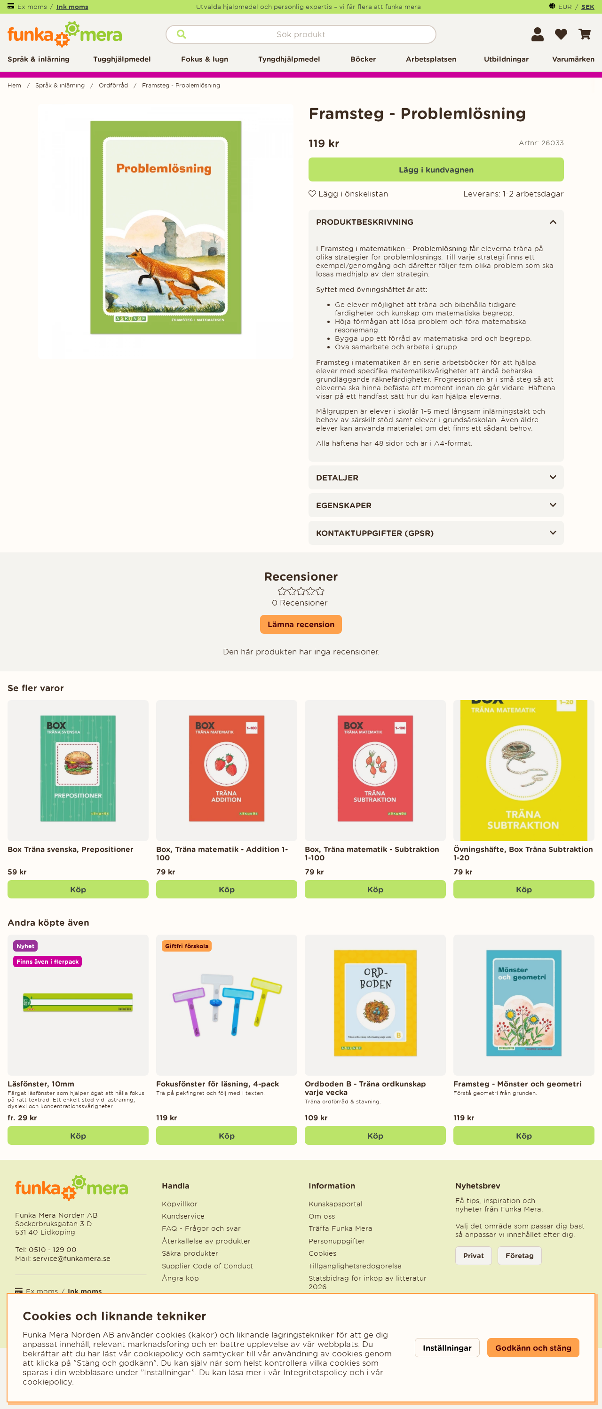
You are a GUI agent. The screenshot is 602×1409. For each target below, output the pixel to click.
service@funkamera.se (71, 1258)
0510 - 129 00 (53, 1249)
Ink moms (72, 6)
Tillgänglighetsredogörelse (355, 1266)
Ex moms (32, 7)
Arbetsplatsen (431, 59)
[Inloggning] (537, 34)
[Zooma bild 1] (165, 231)
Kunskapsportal (336, 1204)
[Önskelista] (561, 34)
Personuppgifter (337, 1241)
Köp (78, 1135)
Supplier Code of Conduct (207, 1266)
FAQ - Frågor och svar (201, 1228)
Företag (520, 1255)
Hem (14, 85)
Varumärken (573, 59)
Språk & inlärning (39, 59)
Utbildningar (506, 59)
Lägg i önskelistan (352, 193)
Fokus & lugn (204, 59)
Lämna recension (301, 624)
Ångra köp (180, 1278)
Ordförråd (113, 85)
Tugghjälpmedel (122, 59)
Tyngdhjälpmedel (289, 59)
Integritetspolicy (315, 1372)
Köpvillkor (180, 1204)
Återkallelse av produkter (206, 1241)
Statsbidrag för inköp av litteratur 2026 (368, 1282)
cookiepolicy (47, 1381)
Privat (473, 1255)
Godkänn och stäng (533, 1347)
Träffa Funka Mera (340, 1228)
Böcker (363, 59)
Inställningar (447, 1347)
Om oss (322, 1216)
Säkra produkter (190, 1253)
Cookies (322, 1253)
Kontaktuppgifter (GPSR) (375, 532)
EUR (565, 7)
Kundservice (183, 1216)
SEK (587, 6)
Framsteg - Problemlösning (181, 85)
